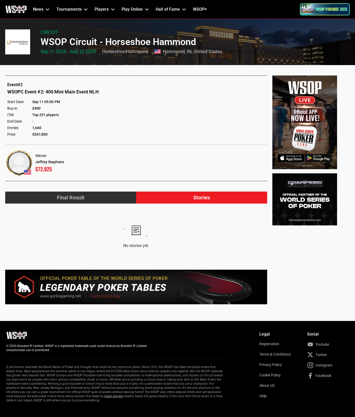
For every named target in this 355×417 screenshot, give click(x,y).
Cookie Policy (270, 375)
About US (266, 385)
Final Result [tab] (70, 197)
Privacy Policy (270, 365)
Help (263, 396)
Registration (269, 344)
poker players (113, 396)
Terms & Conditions (275, 354)
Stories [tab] (201, 197)
